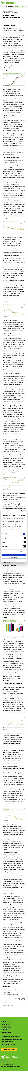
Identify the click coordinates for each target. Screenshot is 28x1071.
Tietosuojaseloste (7, 1041)
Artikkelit (10, 11)
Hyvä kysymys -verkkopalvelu (11, 1036)
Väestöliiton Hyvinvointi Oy (10, 1044)
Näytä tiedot (21, 551)
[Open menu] (25, 2)
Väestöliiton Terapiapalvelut (13, 1046)
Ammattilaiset (6, 1032)
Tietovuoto (10, 1005)
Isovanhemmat (6, 1028)
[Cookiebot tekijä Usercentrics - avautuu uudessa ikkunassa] (20, 511)
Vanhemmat (6, 1026)
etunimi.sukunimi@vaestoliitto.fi (11, 994)
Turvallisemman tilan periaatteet (12, 1039)
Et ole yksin (5, 1024)
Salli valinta (14, 557)
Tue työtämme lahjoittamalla (10, 1066)
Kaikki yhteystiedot (8, 1043)
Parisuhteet (5, 1029)
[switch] (24, 538)
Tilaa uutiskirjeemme (9, 6)
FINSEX (4, 1005)
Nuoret (4, 1021)
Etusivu (4, 11)
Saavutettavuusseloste (9, 1038)
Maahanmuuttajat (7, 1031)
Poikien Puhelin (6, 1023)
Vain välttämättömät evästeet (14, 560)
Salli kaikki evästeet (14, 555)
